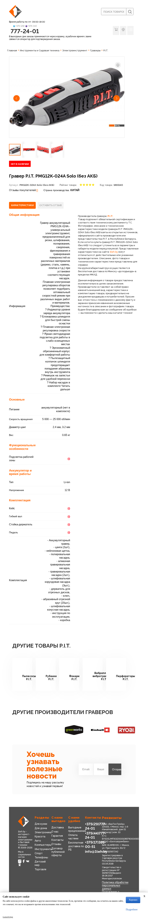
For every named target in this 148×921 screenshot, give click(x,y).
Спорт (39, 853)
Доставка (57, 827)
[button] (16, 98)
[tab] (22, 205)
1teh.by (114, 251)
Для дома (41, 828)
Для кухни (41, 823)
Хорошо (133, 899)
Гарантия (57, 835)
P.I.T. (110, 216)
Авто (38, 840)
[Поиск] (129, 11)
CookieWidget (8, 917)
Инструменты (43, 849)
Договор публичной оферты (58, 852)
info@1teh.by (96, 851)
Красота (40, 836)
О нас (54, 831)
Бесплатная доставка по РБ (76, 846)
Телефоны (41, 857)
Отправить (116, 769)
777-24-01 (25, 31)
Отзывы (56, 844)
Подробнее (132, 909)
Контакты (57, 839)
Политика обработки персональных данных (115, 885)
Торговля (40, 869)
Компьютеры (43, 844)
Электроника (43, 832)
